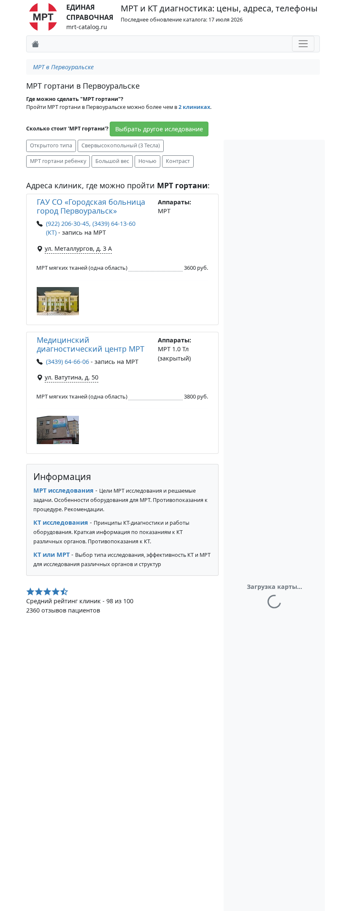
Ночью (147, 161)
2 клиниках (194, 107)
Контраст (178, 161)
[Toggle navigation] (303, 44)
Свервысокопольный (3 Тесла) (120, 145)
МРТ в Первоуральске (63, 67)
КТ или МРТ (51, 554)
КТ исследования (60, 522)
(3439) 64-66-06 (67, 362)
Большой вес (112, 161)
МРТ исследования (63, 490)
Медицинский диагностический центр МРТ (90, 344)
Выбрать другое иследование (159, 129)
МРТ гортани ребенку (58, 161)
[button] (58, 301)
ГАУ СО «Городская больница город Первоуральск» (91, 206)
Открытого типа (51, 145)
